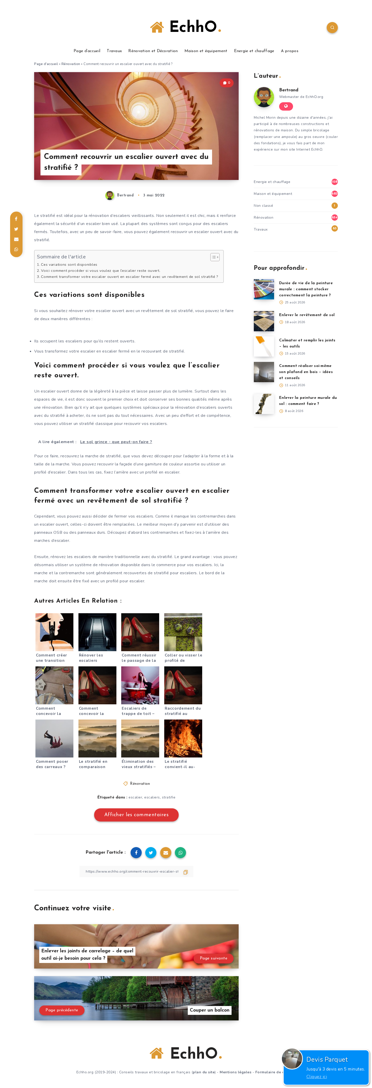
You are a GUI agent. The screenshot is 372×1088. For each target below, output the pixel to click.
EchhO (190, 28)
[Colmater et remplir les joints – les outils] (264, 346)
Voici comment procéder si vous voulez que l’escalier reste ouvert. (100, 270)
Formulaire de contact (275, 1072)
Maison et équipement (206, 51)
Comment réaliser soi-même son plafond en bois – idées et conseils (306, 372)
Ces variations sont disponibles (69, 264)
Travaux (114, 51)
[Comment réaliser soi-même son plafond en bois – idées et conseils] (264, 372)
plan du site (204, 1072)
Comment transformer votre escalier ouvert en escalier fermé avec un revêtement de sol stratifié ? (129, 276)
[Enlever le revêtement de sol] (264, 321)
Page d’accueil (87, 51)
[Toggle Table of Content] (212, 257)
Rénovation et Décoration (153, 51)
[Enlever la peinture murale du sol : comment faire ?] (264, 404)
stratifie (169, 797)
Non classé (263, 205)
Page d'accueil (46, 64)
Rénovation (70, 64)
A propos (289, 51)
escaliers (152, 797)
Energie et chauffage (254, 51)
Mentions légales (235, 1072)
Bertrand (288, 90)
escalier (135, 797)
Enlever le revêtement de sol (307, 315)
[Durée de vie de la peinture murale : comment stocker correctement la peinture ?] (264, 289)
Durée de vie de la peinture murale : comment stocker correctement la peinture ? (306, 289)
